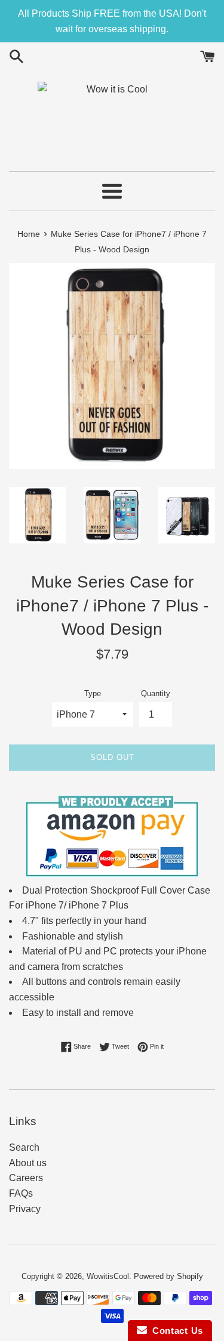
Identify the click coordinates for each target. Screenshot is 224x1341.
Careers (26, 1178)
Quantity (155, 693)
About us (28, 1163)
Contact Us (175, 1330)
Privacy (25, 1209)
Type (92, 693)
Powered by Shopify (168, 1276)
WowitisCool (108, 1276)
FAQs (21, 1193)
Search (24, 1147)
